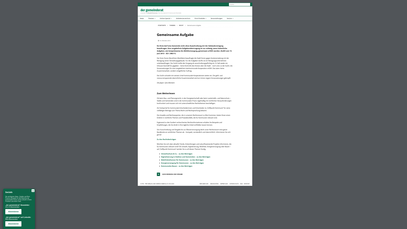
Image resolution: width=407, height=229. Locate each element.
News (142, 18)
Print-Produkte (200, 18)
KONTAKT (247, 184)
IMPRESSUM (224, 184)
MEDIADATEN (214, 184)
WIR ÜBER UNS (204, 184)
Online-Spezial (165, 18)
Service (229, 18)
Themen (151, 18)
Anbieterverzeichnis (183, 18)
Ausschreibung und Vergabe (172, 174)
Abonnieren (13, 212)
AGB (241, 184)
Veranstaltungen (216, 18)
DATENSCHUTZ (234, 184)
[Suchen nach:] (239, 4)
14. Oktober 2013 (165, 41)
